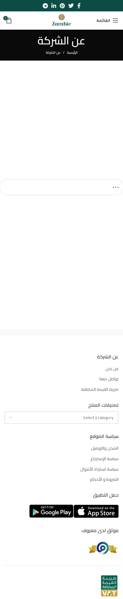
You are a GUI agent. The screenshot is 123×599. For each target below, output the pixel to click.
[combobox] (61, 417)
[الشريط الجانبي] (115, 187)
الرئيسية (72, 52)
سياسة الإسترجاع (104, 459)
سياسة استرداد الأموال (99, 469)
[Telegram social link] (45, 5)
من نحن (112, 369)
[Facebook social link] (79, 5)
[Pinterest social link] (62, 5)
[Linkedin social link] (54, 5)
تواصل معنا (109, 379)
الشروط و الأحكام (104, 480)
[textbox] (98, 417)
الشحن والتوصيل (105, 448)
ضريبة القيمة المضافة (100, 390)
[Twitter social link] (71, 5)
